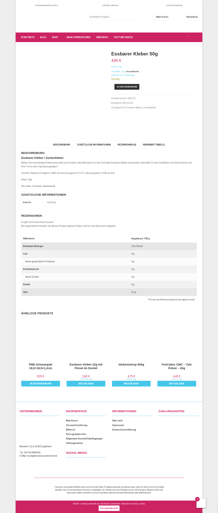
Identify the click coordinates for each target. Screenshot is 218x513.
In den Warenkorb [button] (40, 383)
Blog (43, 37)
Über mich (102, 37)
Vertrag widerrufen (76, 434)
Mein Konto (162, 16)
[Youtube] (184, 37)
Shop (55, 37)
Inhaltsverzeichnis (78, 37)
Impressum (118, 425)
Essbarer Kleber (134, 107)
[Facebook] (170, 37)
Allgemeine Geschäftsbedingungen (84, 438)
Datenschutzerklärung (124, 429)
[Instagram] (177, 37)
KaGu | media (139, 504)
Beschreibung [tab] (61, 144)
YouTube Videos (123, 37)
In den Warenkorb (127, 87)
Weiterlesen (86, 383)
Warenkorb (192, 16)
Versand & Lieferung (76, 425)
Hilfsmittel (127, 103)
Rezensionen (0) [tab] (127, 144)
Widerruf (70, 429)
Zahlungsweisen (74, 443)
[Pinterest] (180, 37)
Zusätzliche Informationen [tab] (94, 144)
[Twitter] (173, 37)
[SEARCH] (133, 17)
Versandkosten (132, 71)
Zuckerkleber (149, 107)
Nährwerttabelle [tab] (154, 144)
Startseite (27, 37)
